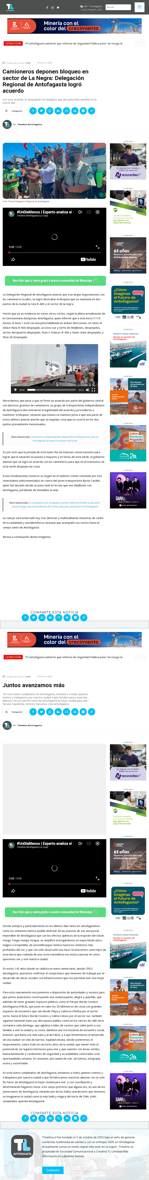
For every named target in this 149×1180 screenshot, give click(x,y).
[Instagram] (52, 7)
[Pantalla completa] (93, 390)
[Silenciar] (87, 390)
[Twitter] (58, 7)
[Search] (127, 7)
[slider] (51, 390)
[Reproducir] (15, 390)
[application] (54, 368)
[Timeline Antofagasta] (8, 124)
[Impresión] (74, 110)
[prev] (137, 43)
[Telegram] (83, 110)
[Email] (66, 110)
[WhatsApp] (49, 110)
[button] (54, 369)
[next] (143, 43)
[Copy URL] (91, 110)
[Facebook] (47, 7)
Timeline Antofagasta (29, 124)
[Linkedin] (58, 110)
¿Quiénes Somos (73, 1156)
